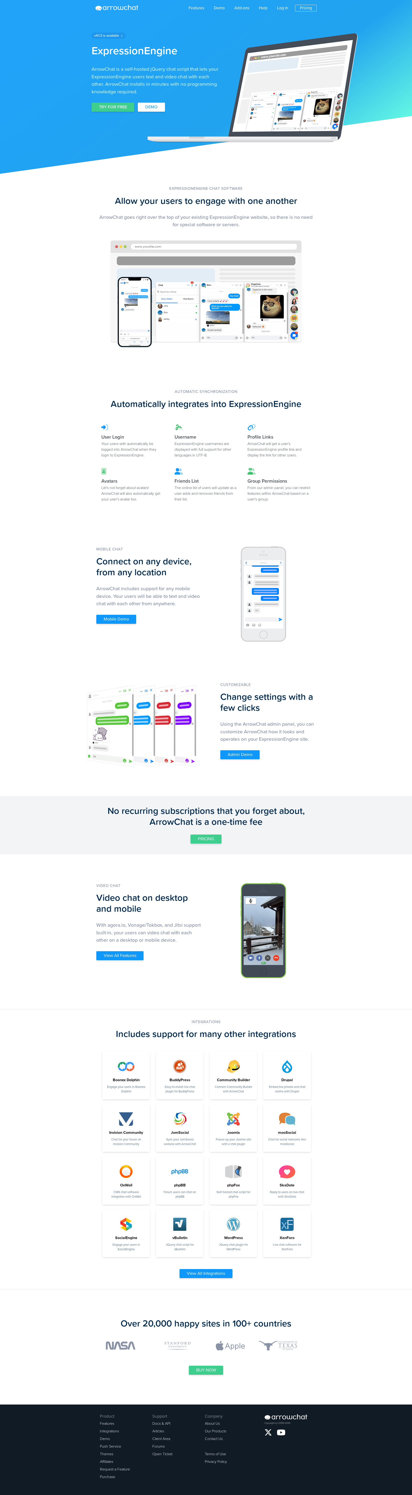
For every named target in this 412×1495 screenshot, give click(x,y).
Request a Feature (115, 1469)
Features (196, 7)
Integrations (109, 1431)
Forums (158, 1446)
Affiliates (106, 1461)
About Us (212, 1423)
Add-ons (241, 7)
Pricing (306, 7)
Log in (282, 7)
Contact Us (214, 1438)
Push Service (110, 1446)
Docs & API (161, 1423)
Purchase (107, 1477)
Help (263, 7)
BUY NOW (206, 1370)
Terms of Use (215, 1454)
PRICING (206, 838)
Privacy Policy (216, 1461)
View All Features (120, 955)
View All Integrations (206, 1273)
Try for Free (113, 107)
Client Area (161, 1438)
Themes (106, 1454)
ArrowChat (119, 8)
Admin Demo (240, 754)
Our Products (215, 1431)
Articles (158, 1431)
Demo (219, 7)
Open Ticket (162, 1454)
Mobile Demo (116, 619)
